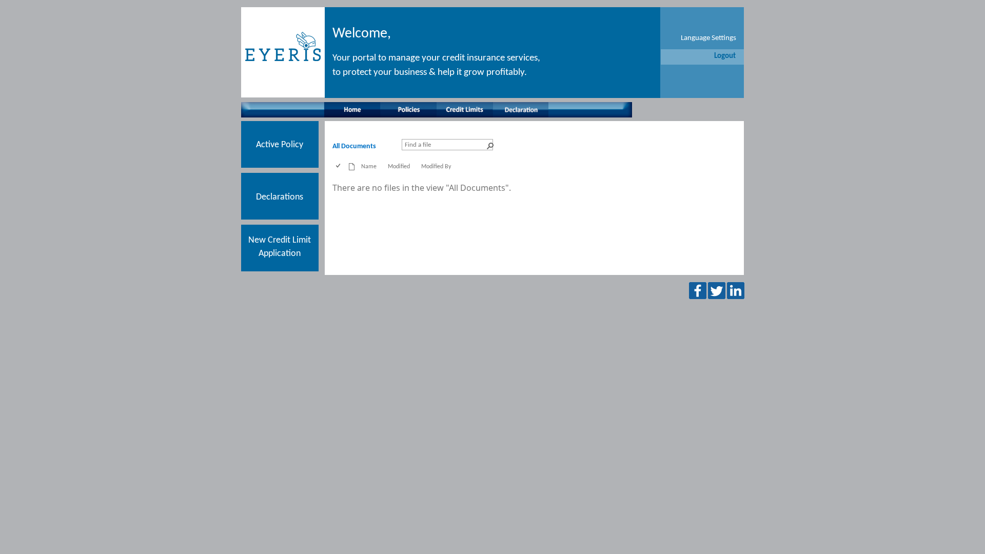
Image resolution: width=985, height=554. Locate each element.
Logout (725, 56)
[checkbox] (338, 167)
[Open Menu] (365, 175)
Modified (399, 167)
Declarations (279, 197)
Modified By (436, 167)
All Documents (354, 146)
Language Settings (708, 38)
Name (369, 167)
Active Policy (279, 145)
